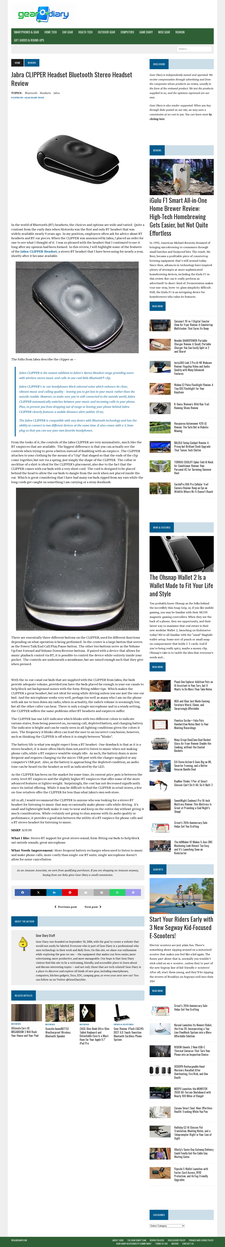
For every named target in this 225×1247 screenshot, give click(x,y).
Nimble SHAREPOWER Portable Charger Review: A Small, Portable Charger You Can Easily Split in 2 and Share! (192, 346)
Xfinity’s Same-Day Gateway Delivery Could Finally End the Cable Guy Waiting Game (193, 1153)
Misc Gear (164, 32)
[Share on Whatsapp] (117, 892)
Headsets (45, 93)
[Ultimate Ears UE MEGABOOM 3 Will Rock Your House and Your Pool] (26, 1019)
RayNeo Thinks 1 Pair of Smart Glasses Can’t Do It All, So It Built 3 (193, 783)
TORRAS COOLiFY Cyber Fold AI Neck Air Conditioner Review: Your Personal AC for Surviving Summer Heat (193, 467)
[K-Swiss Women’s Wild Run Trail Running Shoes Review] (160, 412)
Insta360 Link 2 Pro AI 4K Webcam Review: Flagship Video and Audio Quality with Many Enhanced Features (193, 368)
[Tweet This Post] (38, 892)
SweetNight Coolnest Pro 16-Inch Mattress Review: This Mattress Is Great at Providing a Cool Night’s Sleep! (193, 806)
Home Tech (50, 32)
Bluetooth (31, 93)
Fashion (180, 32)
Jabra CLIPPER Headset (38, 251)
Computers (127, 32)
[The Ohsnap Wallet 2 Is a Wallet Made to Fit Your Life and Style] (182, 570)
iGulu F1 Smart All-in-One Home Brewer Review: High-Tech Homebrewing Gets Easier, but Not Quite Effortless (179, 216)
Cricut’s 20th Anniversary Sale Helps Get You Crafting (190, 824)
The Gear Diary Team (136, 1240)
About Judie (118, 1240)
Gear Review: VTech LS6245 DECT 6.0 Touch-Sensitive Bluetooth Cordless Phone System (129, 1034)
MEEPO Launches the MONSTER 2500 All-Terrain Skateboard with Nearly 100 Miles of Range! (192, 1092)
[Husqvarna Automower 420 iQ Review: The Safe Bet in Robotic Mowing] (160, 431)
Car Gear (67, 32)
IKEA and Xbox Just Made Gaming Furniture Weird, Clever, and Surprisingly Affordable (192, 705)
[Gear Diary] (43, 14)
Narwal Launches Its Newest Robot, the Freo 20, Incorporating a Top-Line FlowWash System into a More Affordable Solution (193, 1030)
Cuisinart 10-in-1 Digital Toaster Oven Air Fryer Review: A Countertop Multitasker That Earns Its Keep (193, 325)
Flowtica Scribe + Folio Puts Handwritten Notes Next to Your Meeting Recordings (191, 724)
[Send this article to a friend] (86, 892)
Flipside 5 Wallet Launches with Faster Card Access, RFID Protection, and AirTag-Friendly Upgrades (191, 1174)
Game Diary (146, 32)
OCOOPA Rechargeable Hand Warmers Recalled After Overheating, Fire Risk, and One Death (191, 1071)
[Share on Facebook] (23, 892)
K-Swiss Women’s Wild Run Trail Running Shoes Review (191, 406)
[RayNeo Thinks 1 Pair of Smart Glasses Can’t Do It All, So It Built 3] (160, 789)
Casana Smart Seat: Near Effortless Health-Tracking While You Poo (193, 1110)
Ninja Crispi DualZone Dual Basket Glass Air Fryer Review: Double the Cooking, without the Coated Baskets (192, 745)
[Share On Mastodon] (133, 892)
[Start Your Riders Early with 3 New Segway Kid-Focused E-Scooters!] (182, 911)
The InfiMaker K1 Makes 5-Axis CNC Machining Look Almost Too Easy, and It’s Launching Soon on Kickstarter (193, 847)
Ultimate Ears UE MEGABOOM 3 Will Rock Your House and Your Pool (24, 1032)
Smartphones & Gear (26, 32)
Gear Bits (158, 869)
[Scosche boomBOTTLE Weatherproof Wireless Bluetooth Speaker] (59, 1019)
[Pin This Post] (70, 892)
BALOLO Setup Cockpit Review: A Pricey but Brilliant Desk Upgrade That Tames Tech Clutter (192, 446)
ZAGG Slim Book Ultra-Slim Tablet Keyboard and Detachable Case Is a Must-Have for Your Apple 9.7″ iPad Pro (94, 1036)
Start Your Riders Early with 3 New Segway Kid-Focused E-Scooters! (181, 927)
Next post (91, 907)
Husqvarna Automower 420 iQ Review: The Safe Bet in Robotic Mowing (191, 427)
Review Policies (157, 1240)
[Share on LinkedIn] (54, 892)
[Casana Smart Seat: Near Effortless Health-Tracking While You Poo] (160, 1116)
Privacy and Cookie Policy (201, 1240)
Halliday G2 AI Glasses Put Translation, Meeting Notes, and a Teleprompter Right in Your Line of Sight (193, 1132)
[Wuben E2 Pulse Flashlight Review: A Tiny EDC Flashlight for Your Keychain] (160, 392)
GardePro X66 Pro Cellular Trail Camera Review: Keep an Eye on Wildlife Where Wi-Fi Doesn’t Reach (193, 488)
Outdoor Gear (106, 32)
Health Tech (85, 32)
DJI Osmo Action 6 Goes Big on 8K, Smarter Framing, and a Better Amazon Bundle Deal (192, 765)
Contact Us (188, 1243)
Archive (175, 1243)
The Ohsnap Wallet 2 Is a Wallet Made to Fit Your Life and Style (181, 585)
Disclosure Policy (176, 1240)
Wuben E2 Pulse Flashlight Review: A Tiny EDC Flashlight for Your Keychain (193, 388)
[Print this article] (102, 892)
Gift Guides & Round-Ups (29, 40)
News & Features (123, 1024)
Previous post (67, 907)
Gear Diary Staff (34, 97)
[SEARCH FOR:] (194, 48)
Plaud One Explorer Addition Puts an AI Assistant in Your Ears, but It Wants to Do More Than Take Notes (193, 685)
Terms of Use (161, 1243)
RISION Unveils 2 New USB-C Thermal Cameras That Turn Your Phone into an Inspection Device (192, 1051)
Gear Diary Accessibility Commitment (134, 1243)
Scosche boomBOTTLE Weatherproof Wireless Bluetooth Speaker (58, 1032)
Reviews (16, 1024)
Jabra (57, 93)
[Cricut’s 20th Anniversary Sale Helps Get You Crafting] (160, 830)
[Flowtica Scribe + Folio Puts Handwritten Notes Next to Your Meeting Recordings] (160, 728)
